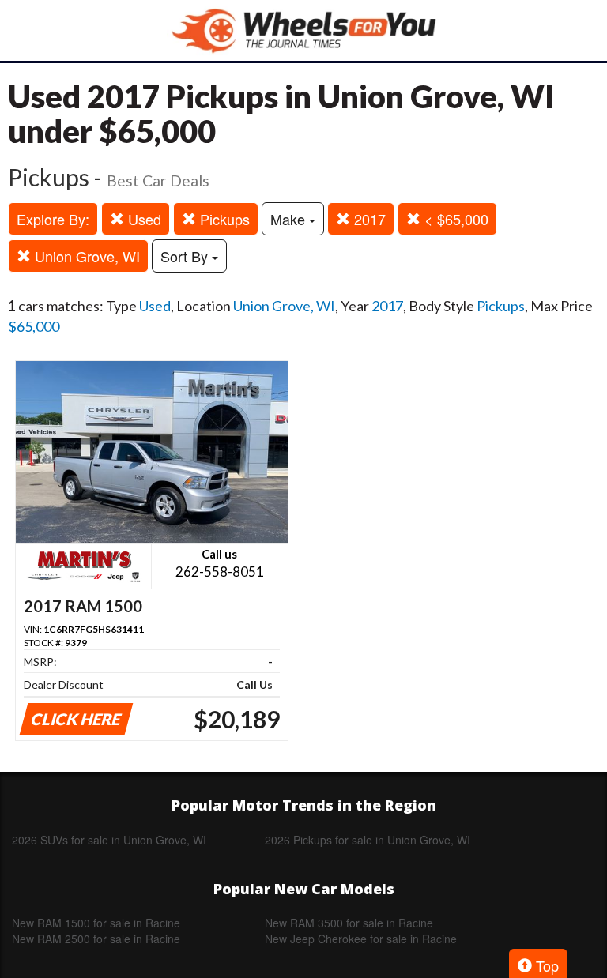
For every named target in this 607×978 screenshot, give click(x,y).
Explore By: (53, 219)
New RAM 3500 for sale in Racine (349, 923)
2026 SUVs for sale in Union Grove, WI (109, 840)
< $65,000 (454, 219)
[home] (303, 30)
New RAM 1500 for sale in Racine (96, 923)
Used (142, 219)
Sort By (186, 256)
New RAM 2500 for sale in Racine (96, 938)
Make (289, 219)
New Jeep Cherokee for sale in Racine (361, 938)
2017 (368, 219)
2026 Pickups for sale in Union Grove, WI (367, 840)
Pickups (223, 219)
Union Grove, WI (85, 256)
